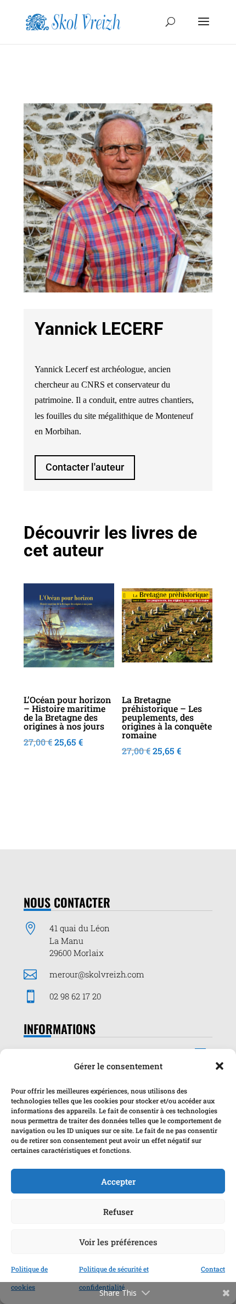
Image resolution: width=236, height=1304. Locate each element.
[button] (219, 1065)
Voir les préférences (118, 1241)
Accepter (118, 1181)
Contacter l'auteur (85, 467)
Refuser (118, 1211)
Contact (213, 1268)
